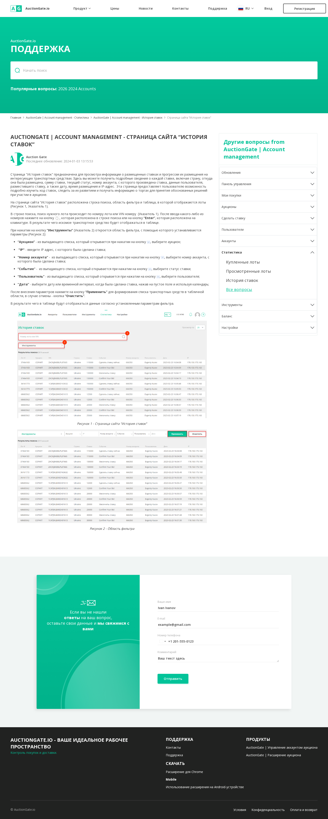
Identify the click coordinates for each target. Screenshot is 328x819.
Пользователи (233, 229)
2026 (62, 88)
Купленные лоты (243, 262)
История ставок (242, 280)
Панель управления (236, 184)
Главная (15, 117)
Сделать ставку (233, 218)
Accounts (87, 88)
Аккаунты (229, 241)
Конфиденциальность (268, 810)
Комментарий (167, 652)
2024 (72, 88)
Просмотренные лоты (248, 271)
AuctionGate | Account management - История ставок (127, 117)
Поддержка (217, 8)
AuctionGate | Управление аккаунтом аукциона (282, 747)
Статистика (232, 252)
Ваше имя (164, 602)
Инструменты (232, 305)
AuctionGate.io (37, 8)
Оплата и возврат (304, 810)
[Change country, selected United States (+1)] (162, 641)
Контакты (180, 8)
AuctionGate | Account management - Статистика (57, 117)
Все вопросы (239, 289)
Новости (146, 8)
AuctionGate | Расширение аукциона (273, 755)
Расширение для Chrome (184, 772)
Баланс (227, 316)
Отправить (173, 679)
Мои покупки (231, 195)
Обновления (231, 172)
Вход (268, 8)
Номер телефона (169, 635)
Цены (114, 8)
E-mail (161, 618)
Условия (239, 810)
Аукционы (229, 207)
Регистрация (304, 8)
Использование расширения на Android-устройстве (205, 787)
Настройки (230, 327)
